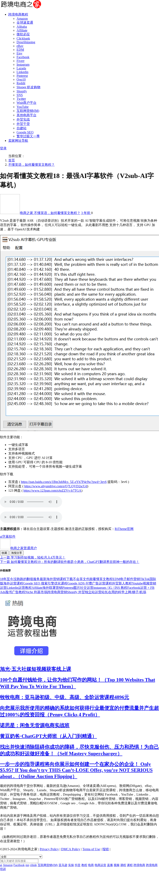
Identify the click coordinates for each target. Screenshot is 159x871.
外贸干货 (23, 124)
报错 (105, 849)
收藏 (4, 552)
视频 (116, 865)
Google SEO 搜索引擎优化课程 (45, 583)
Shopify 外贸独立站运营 (84, 592)
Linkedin (22, 72)
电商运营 (100, 865)
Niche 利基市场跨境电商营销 (46, 592)
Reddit (21, 83)
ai (1, 536)
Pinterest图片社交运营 (77, 587)
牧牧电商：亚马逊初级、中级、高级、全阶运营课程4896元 (64, 697)
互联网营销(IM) (28, 111)
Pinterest (22, 75)
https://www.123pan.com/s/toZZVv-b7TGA (52, 490)
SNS (20, 95)
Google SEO (25, 132)
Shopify (22, 91)
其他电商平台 (26, 115)
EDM (20, 49)
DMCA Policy (70, 849)
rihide (33, 865)
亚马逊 (63, 865)
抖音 (78, 865)
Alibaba (22, 26)
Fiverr (20, 61)
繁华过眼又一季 (28, 136)
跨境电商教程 (18, 14)
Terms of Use (91, 849)
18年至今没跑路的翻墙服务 (20, 579)
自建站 (21, 128)
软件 (12, 536)
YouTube (23, 107)
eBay (20, 46)
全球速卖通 (25, 22)
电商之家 (27, 213)
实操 (71, 865)
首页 (11, 160)
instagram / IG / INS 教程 (110, 587)
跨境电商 (139, 865)
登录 (3, 148)
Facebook (23, 57)
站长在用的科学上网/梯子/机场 (123, 592)
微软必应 (23, 34)
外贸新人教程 (122, 583)
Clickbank (23, 38)
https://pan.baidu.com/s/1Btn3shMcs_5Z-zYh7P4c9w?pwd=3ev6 (64, 482)
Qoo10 (21, 79)
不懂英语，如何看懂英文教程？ (31, 164)
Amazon (22, 18)
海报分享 (16, 552)
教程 (84, 865)
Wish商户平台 (26, 102)
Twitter (21, 98)
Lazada (21, 68)
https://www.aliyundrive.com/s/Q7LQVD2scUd (55, 486)
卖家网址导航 (18, 140)
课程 (123, 865)
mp (27, 865)
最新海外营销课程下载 (56, 579)
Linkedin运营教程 (19, 587)
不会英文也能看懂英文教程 (93, 579)
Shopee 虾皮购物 (28, 87)
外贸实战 (23, 119)
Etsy (19, 53)
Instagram (23, 64)
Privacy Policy (49, 849)
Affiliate (22, 30)
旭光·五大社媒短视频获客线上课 (35, 669)
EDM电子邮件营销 (126, 579)
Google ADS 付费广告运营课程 (89, 583)
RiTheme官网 (124, 529)
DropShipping (26, 42)
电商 (91, 865)
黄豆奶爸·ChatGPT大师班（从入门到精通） (48, 736)
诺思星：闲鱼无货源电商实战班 (35, 725)
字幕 (5, 536)
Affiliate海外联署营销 (47, 587)
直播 (110, 865)
